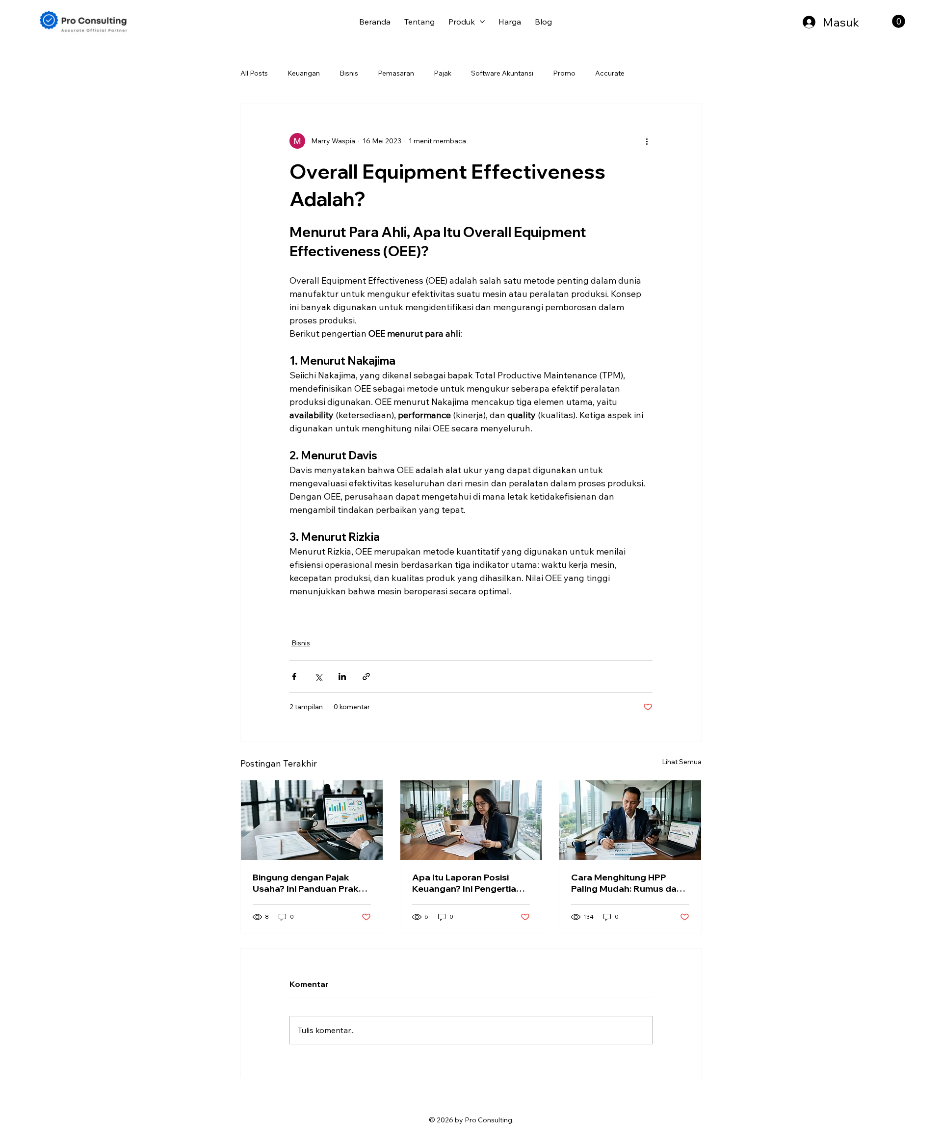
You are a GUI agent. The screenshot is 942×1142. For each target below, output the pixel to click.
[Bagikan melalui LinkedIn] (342, 676)
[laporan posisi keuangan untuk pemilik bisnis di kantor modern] (471, 820)
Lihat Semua (682, 761)
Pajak (442, 73)
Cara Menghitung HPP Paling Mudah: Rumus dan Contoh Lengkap (626, 883)
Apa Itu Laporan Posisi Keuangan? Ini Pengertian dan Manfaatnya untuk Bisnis (467, 883)
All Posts (254, 73)
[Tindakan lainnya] (647, 141)
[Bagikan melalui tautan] (366, 676)
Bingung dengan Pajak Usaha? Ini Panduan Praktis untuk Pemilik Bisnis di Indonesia (311, 883)
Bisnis (349, 73)
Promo (564, 73)
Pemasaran (396, 73)
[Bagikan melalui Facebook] (294, 676)
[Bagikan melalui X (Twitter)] (318, 676)
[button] (898, 21)
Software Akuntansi (502, 73)
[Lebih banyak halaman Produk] (482, 21)
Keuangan (304, 73)
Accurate (610, 73)
